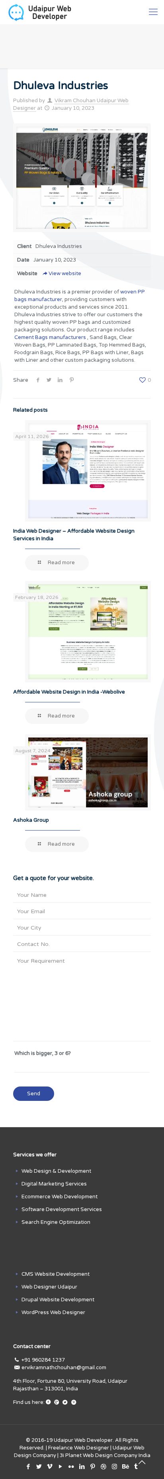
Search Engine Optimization (55, 1222)
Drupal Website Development (57, 1300)
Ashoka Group (31, 820)
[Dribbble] (104, 1466)
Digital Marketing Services (54, 1184)
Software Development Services (61, 1209)
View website (65, 273)
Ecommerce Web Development (59, 1197)
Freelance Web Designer (78, 1448)
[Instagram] (114, 1466)
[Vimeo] (50, 1466)
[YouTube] (61, 1466)
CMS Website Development (55, 1274)
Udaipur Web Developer (83, 1440)
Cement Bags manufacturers (50, 337)
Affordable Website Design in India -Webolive (69, 692)
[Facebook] (28, 1466)
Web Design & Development (56, 1171)
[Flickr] (71, 1466)
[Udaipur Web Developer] (41, 12)
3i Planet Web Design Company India (105, 1455)
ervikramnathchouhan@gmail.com (63, 1367)
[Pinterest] (93, 1466)
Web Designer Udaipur (49, 1287)
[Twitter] (39, 1466)
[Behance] (125, 1466)
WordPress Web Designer (53, 1312)
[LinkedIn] (82, 1466)
